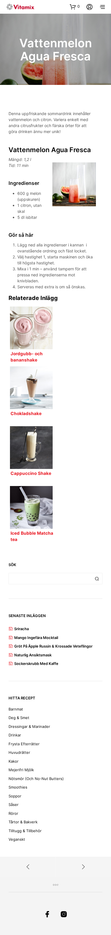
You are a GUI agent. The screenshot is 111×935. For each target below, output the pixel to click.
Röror (13, 813)
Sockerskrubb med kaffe (36, 663)
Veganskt (17, 839)
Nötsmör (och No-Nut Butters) (36, 778)
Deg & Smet (19, 717)
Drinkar (15, 735)
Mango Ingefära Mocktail (36, 637)
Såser (13, 804)
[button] (75, 6)
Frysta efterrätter (24, 744)
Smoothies (18, 787)
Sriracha (21, 628)
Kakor (13, 761)
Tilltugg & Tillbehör (25, 830)
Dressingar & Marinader (29, 726)
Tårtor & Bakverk (23, 822)
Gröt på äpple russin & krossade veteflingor (53, 646)
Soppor (15, 796)
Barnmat (16, 709)
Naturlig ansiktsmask (33, 655)
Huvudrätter (19, 752)
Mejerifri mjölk (21, 769)
